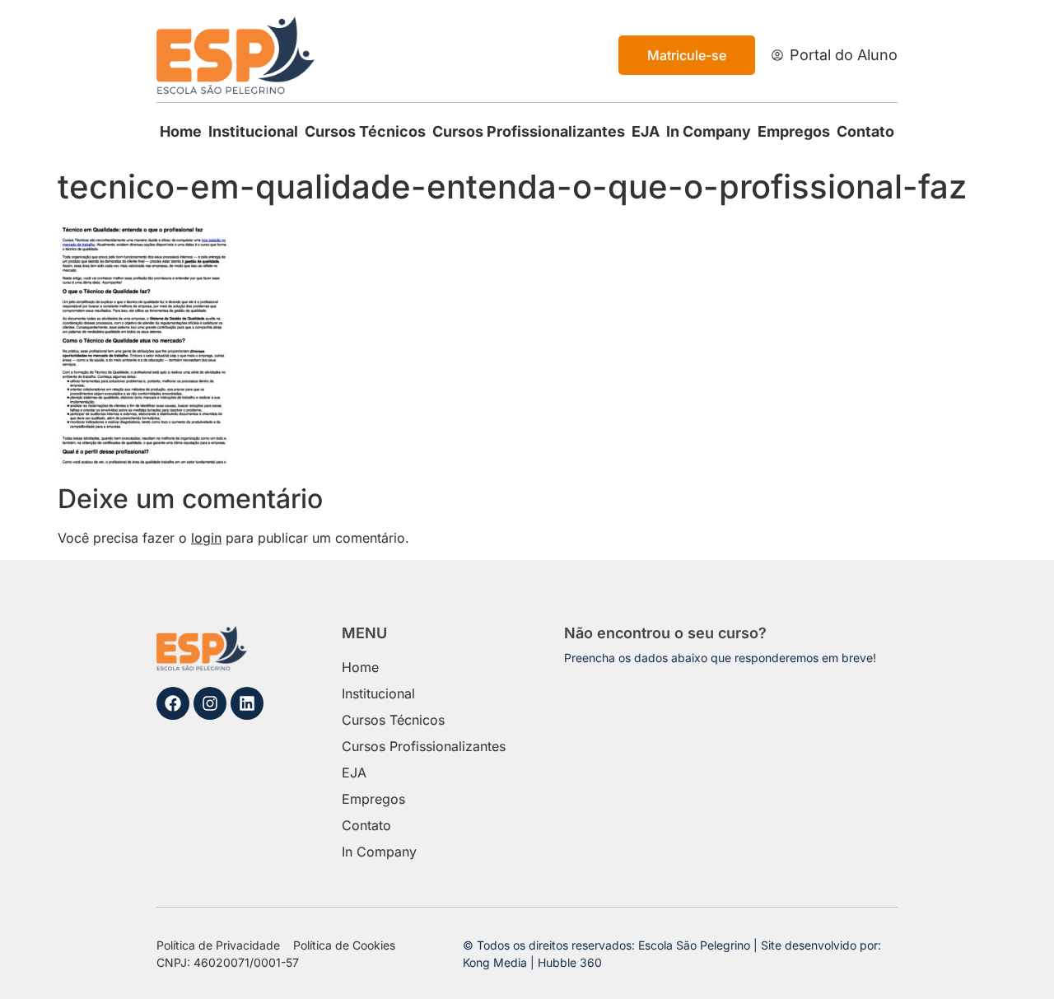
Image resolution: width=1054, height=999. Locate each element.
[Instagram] (210, 703)
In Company (708, 131)
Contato (865, 131)
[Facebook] (172, 703)
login (206, 538)
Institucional (253, 131)
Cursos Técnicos (365, 131)
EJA (646, 131)
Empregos (794, 131)
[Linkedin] (247, 703)
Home (181, 131)
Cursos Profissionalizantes (528, 131)
